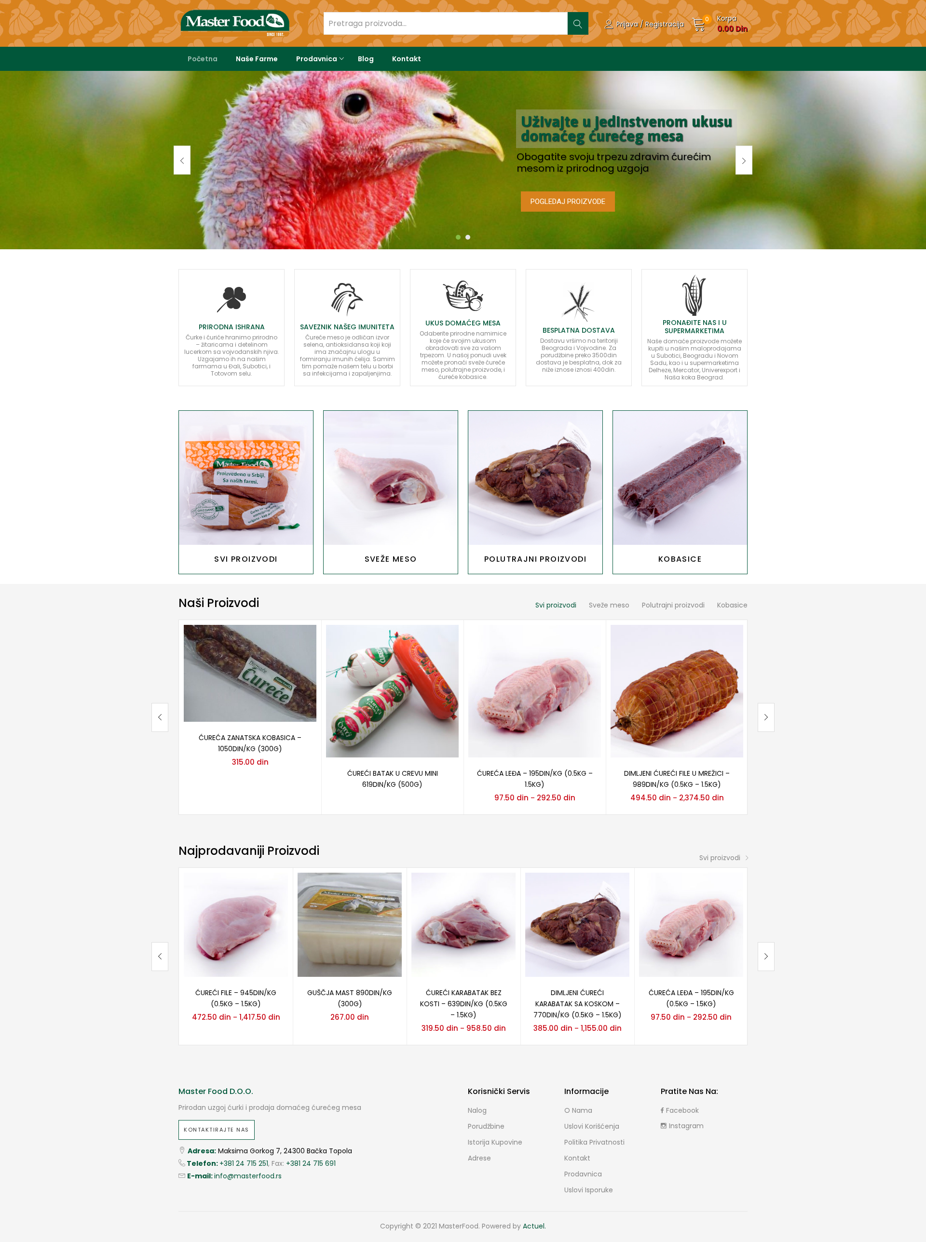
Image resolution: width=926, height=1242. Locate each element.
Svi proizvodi (555, 605)
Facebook (682, 1110)
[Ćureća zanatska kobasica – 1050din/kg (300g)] (250, 672)
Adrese (479, 1158)
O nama (578, 1110)
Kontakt (406, 59)
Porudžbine (486, 1126)
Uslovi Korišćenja (591, 1126)
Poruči (246, 478)
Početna (203, 59)
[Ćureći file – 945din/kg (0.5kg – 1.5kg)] (236, 924)
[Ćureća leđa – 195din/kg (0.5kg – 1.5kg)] (534, 690)
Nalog (477, 1110)
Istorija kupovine (495, 1142)
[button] (720, 23)
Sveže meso (609, 605)
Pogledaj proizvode (568, 201)
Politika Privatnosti (594, 1142)
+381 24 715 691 (311, 1163)
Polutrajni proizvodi (673, 605)
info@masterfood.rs (248, 1176)
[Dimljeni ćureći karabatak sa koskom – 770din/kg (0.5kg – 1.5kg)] (577, 924)
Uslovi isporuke (588, 1190)
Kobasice (732, 605)
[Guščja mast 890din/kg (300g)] (350, 924)
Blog (366, 59)
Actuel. (534, 1226)
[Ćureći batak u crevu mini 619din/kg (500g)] (392, 690)
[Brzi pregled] (297, 643)
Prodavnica (317, 59)
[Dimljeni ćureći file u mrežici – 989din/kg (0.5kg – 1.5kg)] (677, 690)
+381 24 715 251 (243, 1163)
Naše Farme (257, 59)
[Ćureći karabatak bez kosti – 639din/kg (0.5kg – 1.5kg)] (463, 924)
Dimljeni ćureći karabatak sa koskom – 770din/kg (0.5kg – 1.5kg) (577, 1004)
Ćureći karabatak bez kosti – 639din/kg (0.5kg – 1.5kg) (463, 1004)
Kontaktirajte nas (216, 1130)
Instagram (686, 1126)
